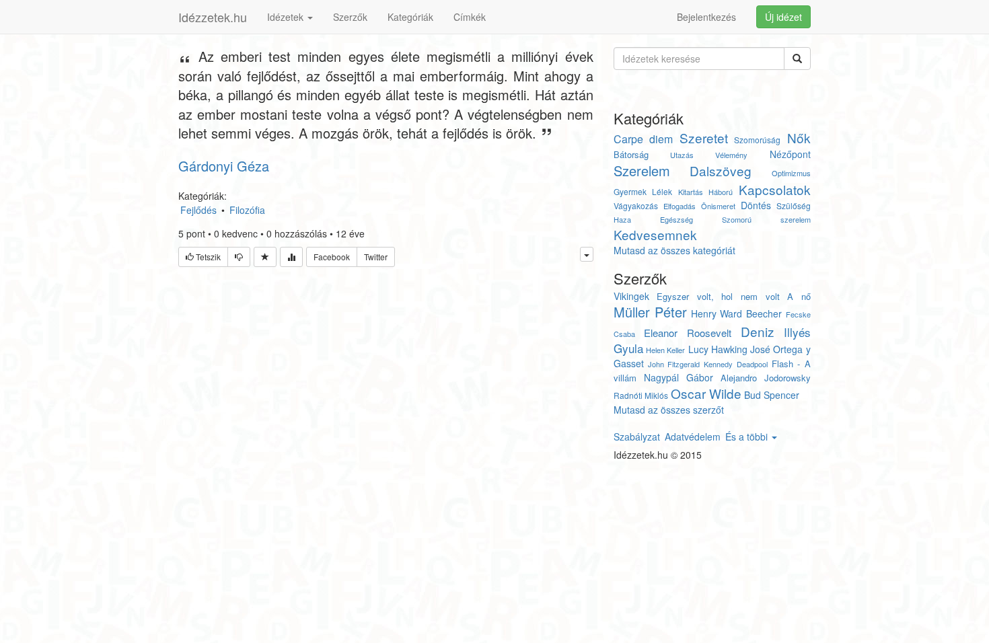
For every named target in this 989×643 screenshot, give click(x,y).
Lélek (662, 191)
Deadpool (752, 363)
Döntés (756, 205)
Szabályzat (637, 436)
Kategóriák (410, 17)
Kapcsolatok (775, 189)
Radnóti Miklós (641, 395)
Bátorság (631, 154)
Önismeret (718, 205)
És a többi (747, 436)
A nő (799, 296)
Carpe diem (643, 139)
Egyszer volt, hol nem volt (718, 296)
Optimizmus (791, 172)
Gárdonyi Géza (223, 166)
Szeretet (704, 137)
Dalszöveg (721, 170)
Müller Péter (651, 312)
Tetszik (207, 256)
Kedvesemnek (655, 234)
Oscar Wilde (706, 393)
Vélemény (731, 154)
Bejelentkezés (706, 17)
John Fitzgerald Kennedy (690, 363)
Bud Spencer (771, 395)
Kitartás (690, 191)
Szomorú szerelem (766, 219)
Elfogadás (679, 205)
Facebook (332, 256)
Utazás (682, 154)
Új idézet (783, 17)
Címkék (469, 17)
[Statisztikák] (291, 257)
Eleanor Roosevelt (687, 333)
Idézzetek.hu (212, 17)
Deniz (757, 331)
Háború (720, 191)
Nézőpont (790, 154)
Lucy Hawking (717, 349)
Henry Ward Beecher (736, 313)
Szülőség (793, 205)
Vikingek (631, 296)
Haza (622, 219)
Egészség (676, 219)
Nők (799, 137)
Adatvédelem (693, 436)
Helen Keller (665, 349)
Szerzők (350, 17)
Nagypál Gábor (678, 377)
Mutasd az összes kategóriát (674, 250)
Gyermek (630, 191)
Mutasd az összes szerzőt (669, 409)
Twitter (376, 256)
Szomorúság (757, 139)
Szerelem (642, 170)
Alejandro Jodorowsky (766, 377)
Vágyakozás (636, 205)
